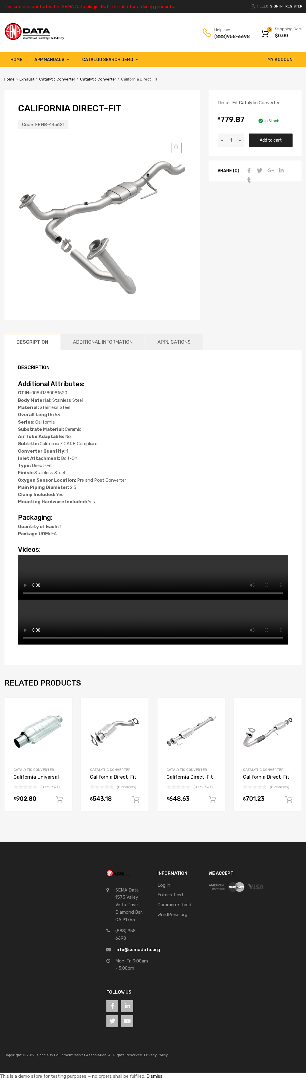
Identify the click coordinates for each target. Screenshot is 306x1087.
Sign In (276, 6)
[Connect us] (112, 1006)
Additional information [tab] (103, 342)
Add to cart (271, 140)
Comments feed (174, 904)
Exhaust (26, 79)
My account (281, 59)
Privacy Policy (156, 1055)
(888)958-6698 (229, 36)
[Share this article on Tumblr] (248, 180)
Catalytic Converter (57, 79)
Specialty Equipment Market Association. (72, 1055)
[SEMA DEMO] (34, 38)
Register (293, 6)
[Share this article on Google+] (270, 171)
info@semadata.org (137, 949)
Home (16, 59)
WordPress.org (172, 914)
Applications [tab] (174, 342)
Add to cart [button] (59, 799)
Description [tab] (32, 342)
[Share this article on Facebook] (248, 171)
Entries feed (170, 895)
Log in (163, 885)
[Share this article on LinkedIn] (280, 171)
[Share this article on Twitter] (259, 171)
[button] (177, 148)
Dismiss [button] (154, 1076)
